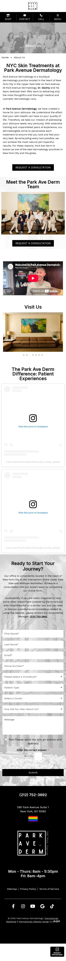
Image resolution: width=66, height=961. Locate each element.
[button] (23, 355)
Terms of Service (49, 889)
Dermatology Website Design (34, 921)
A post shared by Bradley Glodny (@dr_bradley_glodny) (33, 462)
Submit (33, 772)
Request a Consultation (33, 167)
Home (5, 57)
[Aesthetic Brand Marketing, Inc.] (56, 921)
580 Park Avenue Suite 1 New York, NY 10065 (33, 809)
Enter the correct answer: (33, 750)
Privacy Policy (28, 889)
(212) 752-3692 (33, 795)
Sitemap (12, 889)
